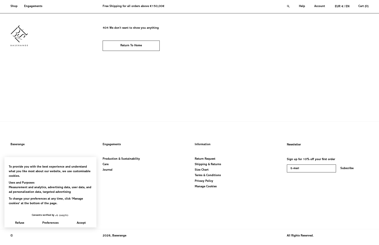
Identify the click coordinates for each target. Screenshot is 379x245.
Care (106, 164)
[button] (16, 6)
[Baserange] (21, 35)
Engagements (112, 144)
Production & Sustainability (121, 159)
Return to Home (131, 45)
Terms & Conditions (208, 175)
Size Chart (202, 170)
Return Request (205, 159)
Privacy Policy (204, 181)
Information (203, 144)
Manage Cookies (206, 186)
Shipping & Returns (208, 164)
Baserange (18, 144)
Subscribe (347, 168)
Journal (108, 170)
